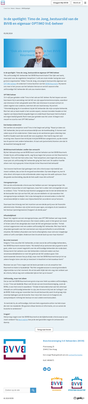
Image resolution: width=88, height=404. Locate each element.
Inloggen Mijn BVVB (60, 2)
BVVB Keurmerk (51, 84)
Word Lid (76, 2)
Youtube (49, 369)
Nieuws (18, 8)
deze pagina (23, 319)
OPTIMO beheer (10, 84)
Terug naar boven (44, 329)
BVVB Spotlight (26, 8)
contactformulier (75, 355)
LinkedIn (45, 369)
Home (12, 8)
